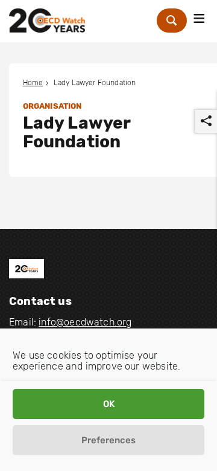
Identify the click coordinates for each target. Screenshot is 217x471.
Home (33, 82)
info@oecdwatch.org (85, 322)
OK (109, 404)
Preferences (108, 440)
